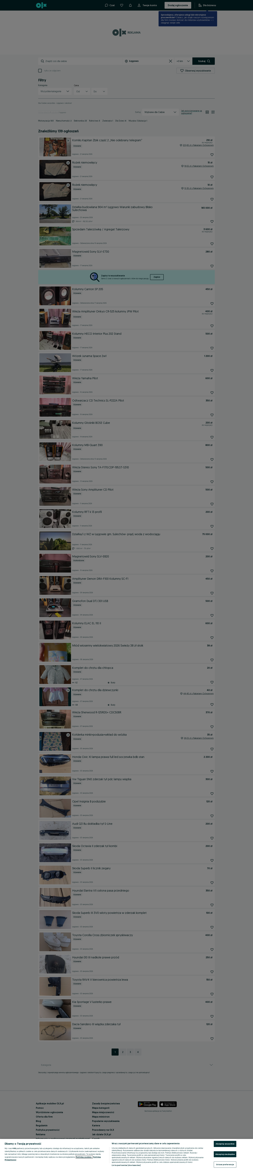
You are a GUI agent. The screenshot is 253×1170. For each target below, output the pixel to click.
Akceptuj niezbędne (225, 1154)
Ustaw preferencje (225, 1164)
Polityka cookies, (84, 1157)
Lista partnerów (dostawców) (126, 1165)
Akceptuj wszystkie (225, 1144)
